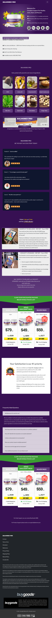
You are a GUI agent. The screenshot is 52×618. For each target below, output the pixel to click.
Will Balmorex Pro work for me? (12, 413)
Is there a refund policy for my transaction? (15, 438)
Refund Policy (6, 556)
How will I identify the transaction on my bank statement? (18, 433)
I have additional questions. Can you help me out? (16, 450)
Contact (4, 539)
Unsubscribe (6, 559)
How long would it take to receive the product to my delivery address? (21, 429)
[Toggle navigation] (47, 2)
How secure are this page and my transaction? (15, 446)
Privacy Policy (6, 550)
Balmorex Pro (26, 611)
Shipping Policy (6, 553)
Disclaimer (5, 545)
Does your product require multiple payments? (15, 442)
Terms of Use (6, 542)
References (5, 548)
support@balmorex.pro (35, 522)
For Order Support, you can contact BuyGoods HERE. (26, 518)
